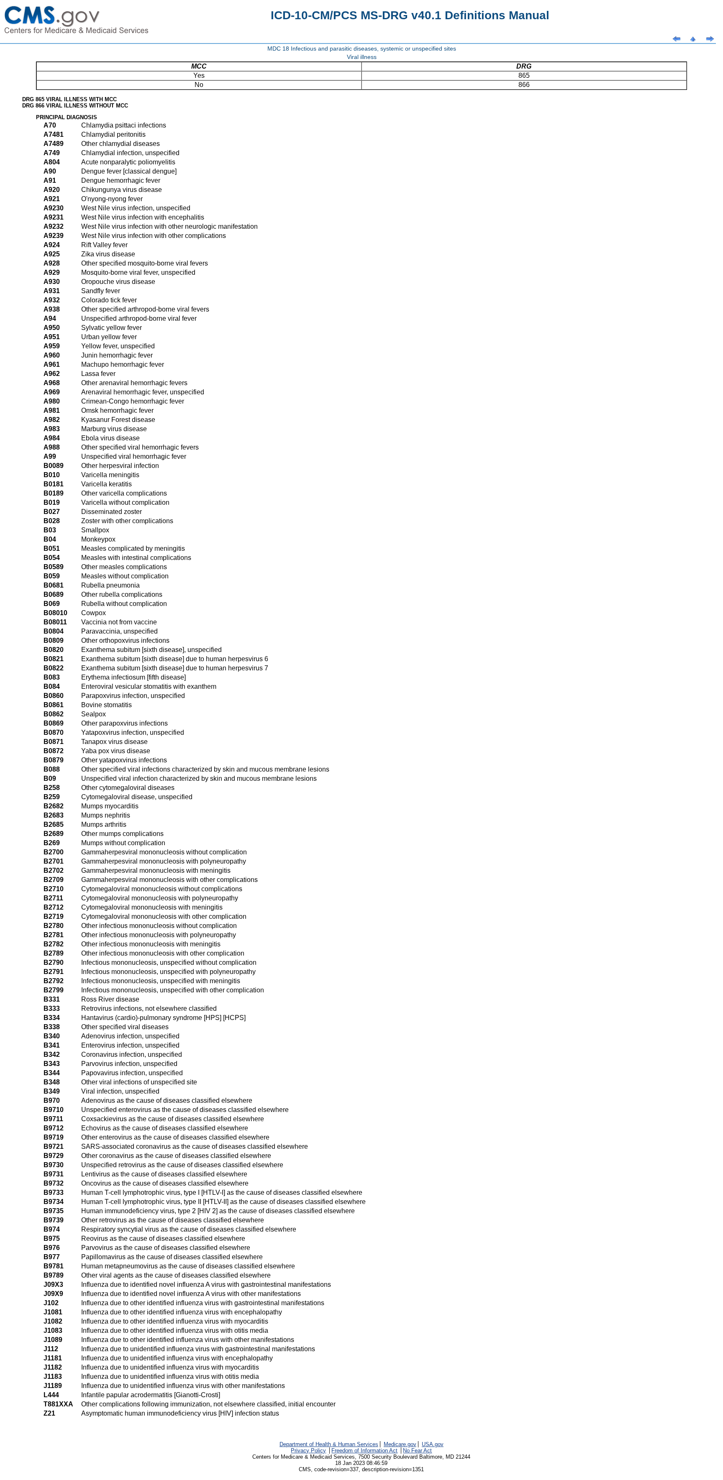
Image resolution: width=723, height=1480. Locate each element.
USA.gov (433, 1444)
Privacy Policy (308, 1450)
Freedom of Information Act (364, 1450)
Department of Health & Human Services (328, 1444)
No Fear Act (417, 1450)
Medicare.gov (400, 1444)
